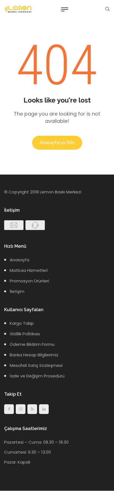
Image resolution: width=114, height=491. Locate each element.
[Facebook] (9, 409)
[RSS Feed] (32, 409)
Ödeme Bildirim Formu (32, 344)
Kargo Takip (22, 323)
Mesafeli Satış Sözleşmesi (36, 365)
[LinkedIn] (44, 409)
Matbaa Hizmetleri (29, 270)
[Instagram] (20, 409)
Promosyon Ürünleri (29, 281)
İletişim (17, 291)
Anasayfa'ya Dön (57, 142)
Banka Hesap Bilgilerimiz (34, 355)
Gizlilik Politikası (25, 334)
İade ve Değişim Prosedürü (37, 376)
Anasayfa (19, 260)
